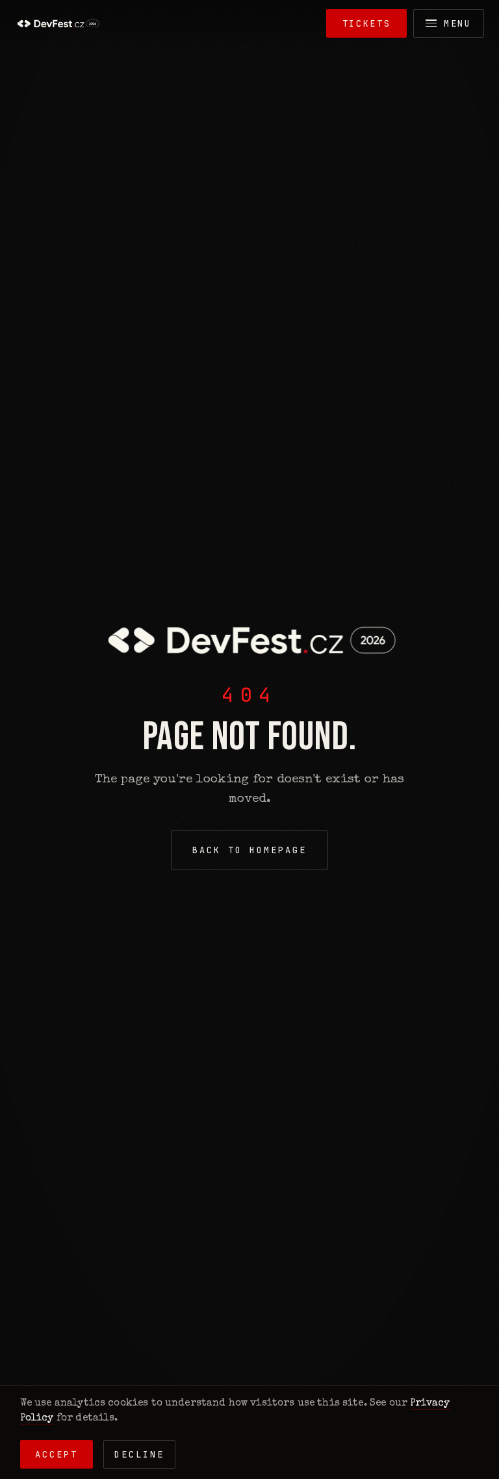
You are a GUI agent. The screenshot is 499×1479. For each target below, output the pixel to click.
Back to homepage (249, 850)
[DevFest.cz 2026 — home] (57, 23)
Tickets (366, 23)
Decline (139, 1454)
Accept (56, 1454)
